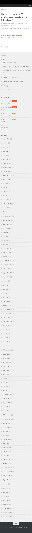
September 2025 (7, 175)
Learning (4, 9)
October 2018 (6, 439)
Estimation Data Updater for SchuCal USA (14, 82)
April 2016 (6, 496)
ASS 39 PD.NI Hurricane (10, 62)
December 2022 (7, 309)
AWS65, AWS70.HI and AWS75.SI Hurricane (16, 66)
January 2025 (6, 208)
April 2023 (6, 293)
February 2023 (7, 301)
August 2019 (6, 427)
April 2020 (6, 411)
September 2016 (7, 480)
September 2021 (7, 370)
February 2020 (7, 415)
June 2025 (6, 187)
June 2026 (6, 147)
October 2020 (6, 399)
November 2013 (7, 516)
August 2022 (6, 325)
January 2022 (6, 354)
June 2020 (6, 407)
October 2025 (6, 171)
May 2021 (5, 386)
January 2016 (6, 504)
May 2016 (5, 492)
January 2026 (6, 163)
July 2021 (5, 378)
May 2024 (5, 240)
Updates (5, 90)
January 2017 (6, 464)
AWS (7, 47)
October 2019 (6, 423)
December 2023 (7, 261)
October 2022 (6, 317)
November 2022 (7, 313)
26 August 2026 (9, 107)
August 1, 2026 (9, 113)
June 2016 (6, 488)
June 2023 (6, 285)
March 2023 (6, 297)
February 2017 (7, 459)
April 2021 (6, 390)
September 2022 (7, 321)
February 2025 (7, 204)
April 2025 (6, 196)
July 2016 (5, 484)
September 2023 (7, 273)
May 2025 (5, 191)
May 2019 (5, 431)
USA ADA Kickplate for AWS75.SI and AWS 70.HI (17, 70)
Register (12, 37)
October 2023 (6, 269)
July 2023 (5, 281)
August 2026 (6, 139)
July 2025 (5, 183)
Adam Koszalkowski (8, 23)
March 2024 (6, 248)
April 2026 (6, 155)
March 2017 (6, 455)
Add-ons (5, 59)
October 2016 (6, 476)
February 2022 (7, 350)
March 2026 (6, 159)
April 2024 (6, 244)
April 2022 (6, 342)
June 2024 (6, 236)
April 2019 (6, 435)
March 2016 (6, 500)
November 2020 (7, 394)
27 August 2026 (9, 101)
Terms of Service (22, 527)
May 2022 (5, 338)
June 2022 (6, 334)
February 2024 (7, 252)
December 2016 (7, 468)
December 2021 (7, 358)
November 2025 (7, 167)
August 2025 (6, 179)
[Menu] (30, 2)
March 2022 (6, 346)
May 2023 (5, 289)
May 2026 (5, 151)
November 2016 (7, 472)
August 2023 (6, 277)
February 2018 (7, 447)
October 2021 (6, 366)
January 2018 (6, 451)
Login (21, 35)
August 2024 (6, 228)
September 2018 (7, 443)
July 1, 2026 (6, 125)
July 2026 (5, 143)
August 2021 (6, 374)
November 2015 (7, 512)
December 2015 (7, 508)
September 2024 (7, 224)
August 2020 (6, 403)
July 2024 (5, 232)
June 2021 (6, 382)
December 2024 (7, 212)
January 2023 (6, 305)
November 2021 (7, 362)
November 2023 (7, 265)
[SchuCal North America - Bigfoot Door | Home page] (2, 2)
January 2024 (6, 256)
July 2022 (5, 330)
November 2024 (7, 216)
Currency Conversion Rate (10, 77)
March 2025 (6, 200)
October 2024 (6, 220)
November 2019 (7, 419)
